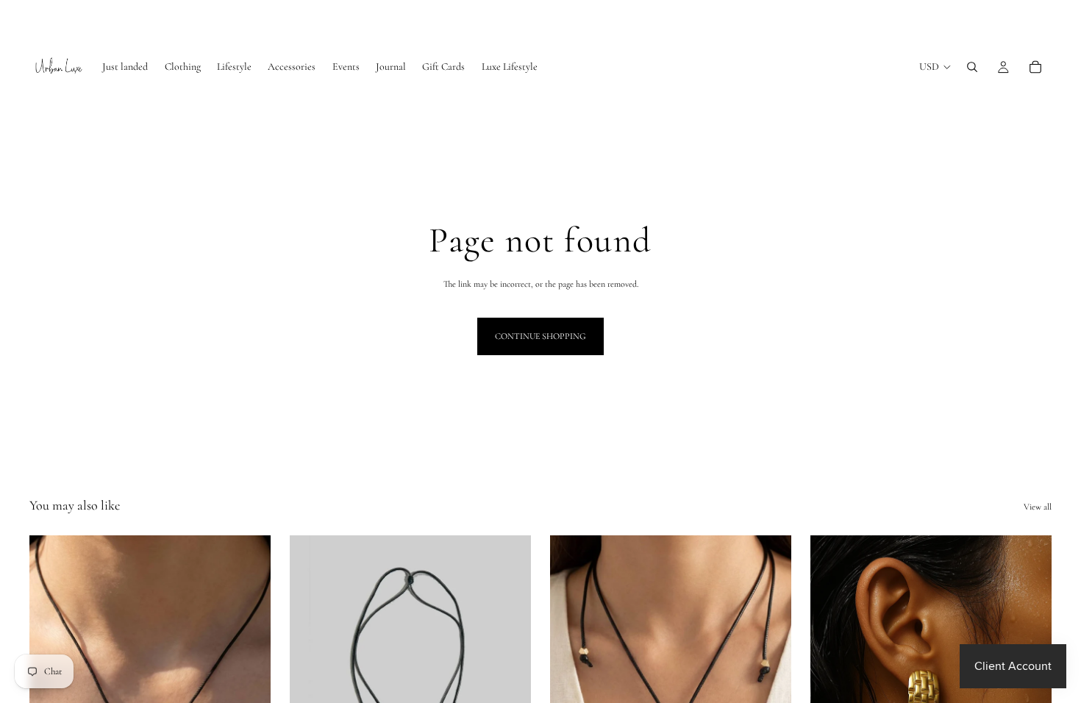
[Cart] (1035, 67)
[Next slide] (509, 686)
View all (1038, 507)
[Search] (972, 67)
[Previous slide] (312, 686)
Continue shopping (540, 336)
